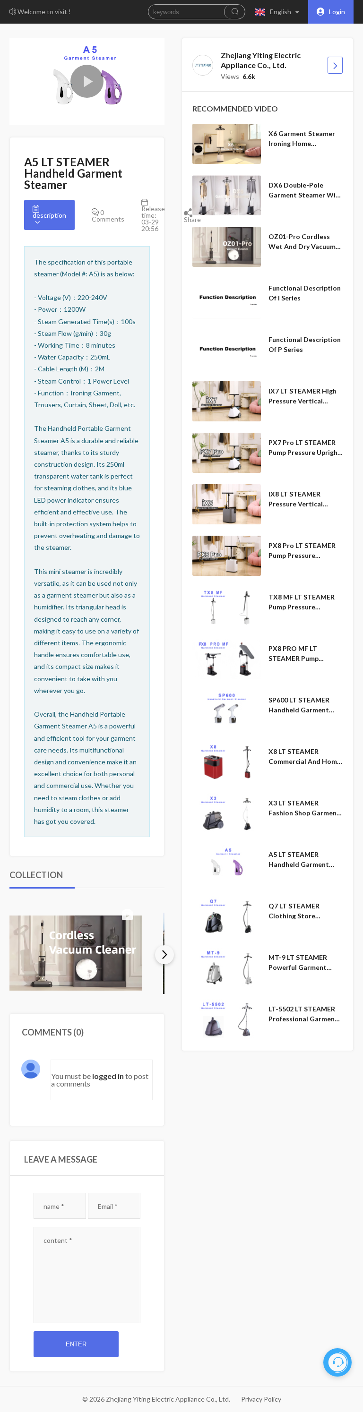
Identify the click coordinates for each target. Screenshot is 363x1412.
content (57, 1240)
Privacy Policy (261, 1399)
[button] (279, 12)
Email (108, 1206)
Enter (76, 1344)
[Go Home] (335, 65)
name (53, 1206)
